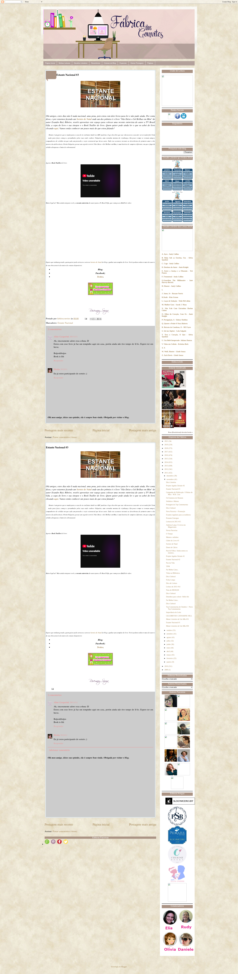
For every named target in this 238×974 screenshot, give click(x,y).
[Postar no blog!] (93, 319)
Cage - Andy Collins (171, 264)
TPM (168, 566)
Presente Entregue (172, 518)
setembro (170, 634)
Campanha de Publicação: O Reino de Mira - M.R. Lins (179, 493)
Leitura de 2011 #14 (173, 587)
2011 (166, 473)
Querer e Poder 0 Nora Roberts (176, 324)
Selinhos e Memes (172, 501)
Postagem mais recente (59, 430)
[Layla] (168, 427)
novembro (170, 479)
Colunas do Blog (110, 63)
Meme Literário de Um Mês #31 (177, 619)
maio (169, 648)
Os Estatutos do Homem (174, 498)
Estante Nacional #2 (173, 560)
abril (168, 651)
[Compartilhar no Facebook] (98, 319)
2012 (166, 469)
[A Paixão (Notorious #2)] (180, 408)
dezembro (170, 476)
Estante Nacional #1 (173, 622)
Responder (58, 360)
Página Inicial (50, 63)
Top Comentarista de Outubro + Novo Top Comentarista (179, 608)
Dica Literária (171, 482)
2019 (166, 445)
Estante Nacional (65, 322)
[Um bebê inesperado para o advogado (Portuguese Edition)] (168, 408)
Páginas (150, 63)
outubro (170, 630)
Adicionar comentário (59, 750)
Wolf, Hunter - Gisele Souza (174, 352)
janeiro (169, 662)
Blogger (124, 967)
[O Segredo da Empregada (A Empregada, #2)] (180, 427)
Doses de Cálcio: (172, 547)
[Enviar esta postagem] (86, 318)
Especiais (123, 63)
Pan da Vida (170, 563)
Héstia (57, 369)
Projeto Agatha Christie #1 (175, 556)
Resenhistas (95, 63)
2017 (166, 452)
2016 (166, 455)
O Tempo (169, 534)
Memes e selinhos (172, 537)
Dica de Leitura (171, 583)
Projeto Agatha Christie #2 (175, 486)
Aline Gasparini (61, 336)
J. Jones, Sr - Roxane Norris (172, 294)
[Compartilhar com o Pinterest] (100, 319)
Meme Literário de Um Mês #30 (177, 626)
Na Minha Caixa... (172, 570)
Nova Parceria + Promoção (175, 511)
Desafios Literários (80, 63)
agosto (169, 637)
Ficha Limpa (170, 580)
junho (169, 644)
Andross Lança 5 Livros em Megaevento (176, 526)
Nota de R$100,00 (172, 590)
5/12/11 (63, 369)
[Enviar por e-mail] (91, 319)
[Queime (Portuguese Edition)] (180, 387)
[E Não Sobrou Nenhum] (168, 388)
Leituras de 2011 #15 (173, 522)
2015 (166, 459)
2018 (166, 448)
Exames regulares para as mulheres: (178, 515)
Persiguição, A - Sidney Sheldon (176, 320)
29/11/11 (74, 336)
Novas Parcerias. (172, 530)
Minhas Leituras (64, 63)
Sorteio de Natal (172, 544)
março (169, 655)
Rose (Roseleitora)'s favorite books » (180, 432)
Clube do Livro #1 (172, 541)
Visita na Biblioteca (173, 573)
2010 (166, 666)
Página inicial (101, 430)
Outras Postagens (137, 63)
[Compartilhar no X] (95, 319)
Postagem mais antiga (142, 430)
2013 (166, 466)
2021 (166, 441)
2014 (166, 462)
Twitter (100, 276)
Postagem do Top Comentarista (177, 505)
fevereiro (170, 658)
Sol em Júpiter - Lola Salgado (175, 331)
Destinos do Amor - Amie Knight (176, 267)
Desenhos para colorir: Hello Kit (177, 597)
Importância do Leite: (173, 612)
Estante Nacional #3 (173, 489)
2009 (166, 670)
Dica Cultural (171, 508)
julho (169, 641)
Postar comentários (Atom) (65, 437)
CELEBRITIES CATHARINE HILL (179, 616)
